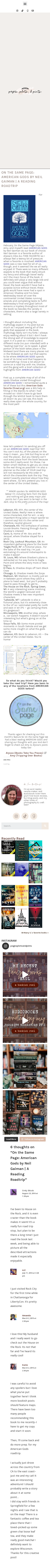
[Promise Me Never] (8, 905)
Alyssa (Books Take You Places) (24, 752)
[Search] (45, 825)
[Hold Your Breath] (8, 853)
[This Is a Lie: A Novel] (35, 882)
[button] (25, 3)
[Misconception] (22, 875)
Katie (25, 1364)
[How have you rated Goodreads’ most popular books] (25, 1066)
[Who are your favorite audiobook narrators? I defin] (25, 1020)
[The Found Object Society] (22, 860)
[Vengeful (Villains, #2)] (35, 927)
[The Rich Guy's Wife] (35, 906)
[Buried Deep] (8, 875)
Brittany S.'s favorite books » (35, 933)
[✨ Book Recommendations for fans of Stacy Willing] (25, 1112)
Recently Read (12, 838)
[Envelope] (33, 11)
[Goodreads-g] (27, 11)
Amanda (26, 1315)
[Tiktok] (22, 11)
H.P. (24, 1270)
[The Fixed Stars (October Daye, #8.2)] (8, 928)
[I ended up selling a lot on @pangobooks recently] (25, 974)
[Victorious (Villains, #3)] (22, 927)
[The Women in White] (22, 905)
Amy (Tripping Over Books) (26, 755)
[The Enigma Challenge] (35, 860)
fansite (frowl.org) (23, 387)
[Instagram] (17, 11)
